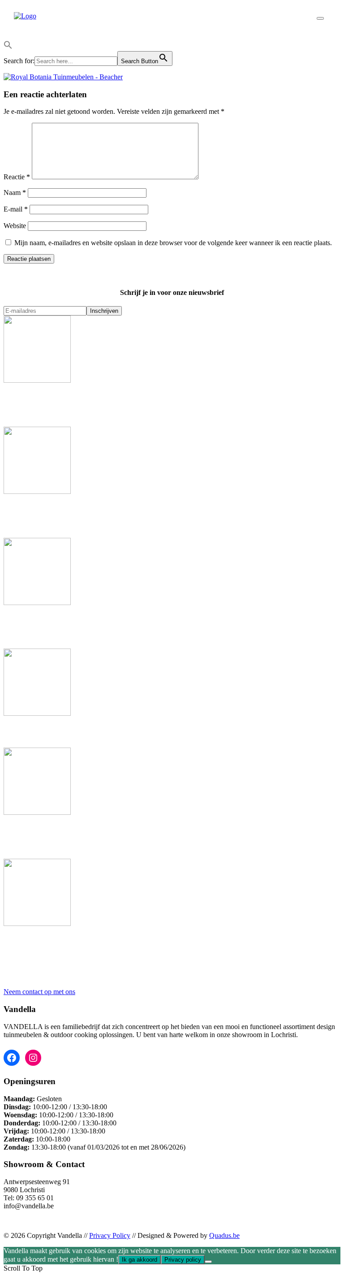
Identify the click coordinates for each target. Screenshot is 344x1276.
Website (15, 225)
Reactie (17, 177)
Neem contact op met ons (39, 991)
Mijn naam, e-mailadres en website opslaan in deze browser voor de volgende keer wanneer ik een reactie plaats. (173, 243)
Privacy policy (182, 1259)
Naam (15, 192)
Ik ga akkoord (139, 1259)
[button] (8, 47)
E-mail (16, 209)
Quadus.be (224, 1235)
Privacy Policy (109, 1235)
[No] (208, 1261)
